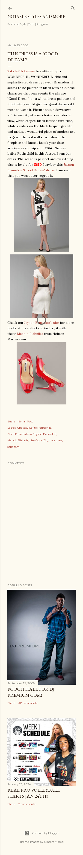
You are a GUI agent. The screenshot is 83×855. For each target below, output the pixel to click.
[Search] (73, 7)
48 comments (27, 703)
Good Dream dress (19, 434)
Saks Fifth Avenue (21, 71)
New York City (39, 440)
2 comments (26, 804)
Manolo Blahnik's (30, 334)
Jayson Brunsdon (44, 434)
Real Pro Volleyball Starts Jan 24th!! (33, 793)
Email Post (25, 421)
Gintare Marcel (54, 841)
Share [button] (11, 421)
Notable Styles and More (36, 16)
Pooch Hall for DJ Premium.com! (30, 692)
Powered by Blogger (45, 833)
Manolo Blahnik (17, 440)
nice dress (56, 440)
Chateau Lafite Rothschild (34, 427)
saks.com (13, 446)
